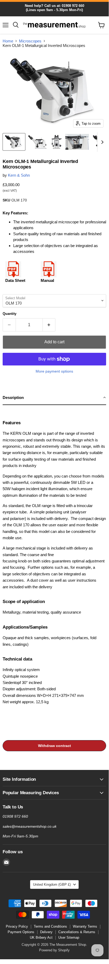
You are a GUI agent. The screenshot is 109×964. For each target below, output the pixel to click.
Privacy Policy (17, 926)
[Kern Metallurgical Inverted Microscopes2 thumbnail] (56, 141)
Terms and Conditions (50, 926)
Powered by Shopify (54, 950)
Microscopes (30, 41)
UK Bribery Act (41, 937)
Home (8, 41)
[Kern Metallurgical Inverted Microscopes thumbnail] (14, 141)
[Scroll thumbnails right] (101, 142)
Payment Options (21, 932)
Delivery (46, 932)
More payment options (54, 371)
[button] (54, 398)
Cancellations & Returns (76, 932)
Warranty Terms (85, 926)
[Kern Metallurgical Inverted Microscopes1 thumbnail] (38, 141)
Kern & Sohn (19, 175)
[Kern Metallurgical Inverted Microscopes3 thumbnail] (77, 141)
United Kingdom (52, 884)
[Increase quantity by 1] (49, 324)
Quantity (9, 314)
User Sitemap (68, 937)
